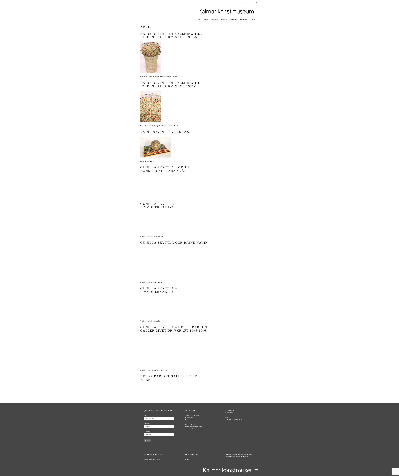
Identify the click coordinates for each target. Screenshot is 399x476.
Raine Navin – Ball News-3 (166, 132)
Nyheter (205, 19)
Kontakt (249, 2)
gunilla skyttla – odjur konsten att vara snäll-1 (166, 169)
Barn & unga (233, 19)
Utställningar (214, 19)
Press (242, 2)
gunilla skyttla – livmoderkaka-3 (158, 337)
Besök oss (224, 19)
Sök (253, 19)
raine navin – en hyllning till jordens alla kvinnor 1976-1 (171, 84)
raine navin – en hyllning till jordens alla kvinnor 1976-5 (171, 35)
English (257, 2)
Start (198, 19)
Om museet (243, 19)
